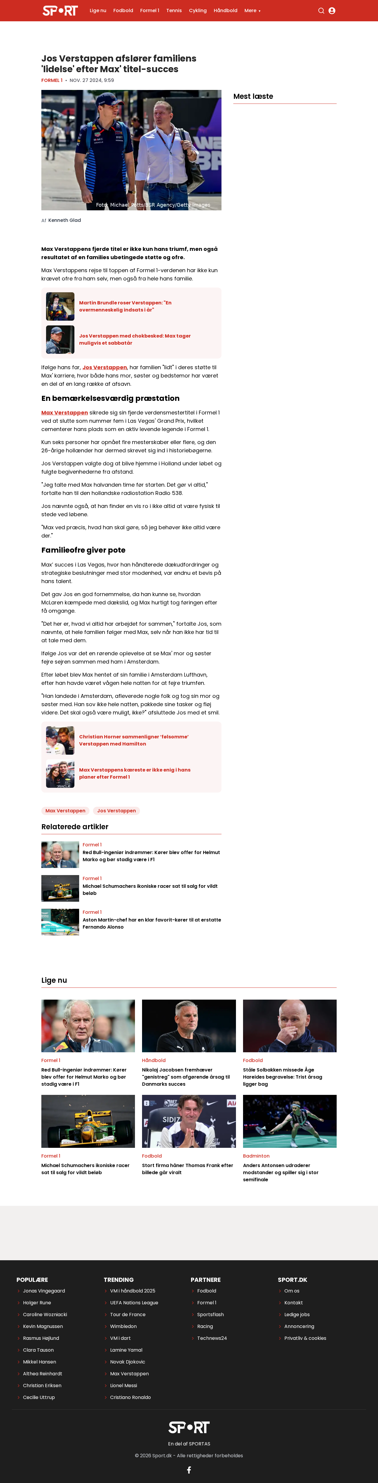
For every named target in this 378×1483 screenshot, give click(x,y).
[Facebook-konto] (189, 1470)
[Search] (321, 10)
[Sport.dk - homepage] (60, 11)
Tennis (174, 10)
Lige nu (98, 10)
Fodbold (123, 10)
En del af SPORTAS (189, 1443)
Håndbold (225, 10)
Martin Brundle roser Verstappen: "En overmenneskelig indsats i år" (125, 306)
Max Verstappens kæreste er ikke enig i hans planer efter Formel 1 (134, 773)
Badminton (256, 1156)
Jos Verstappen (104, 367)
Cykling (198, 10)
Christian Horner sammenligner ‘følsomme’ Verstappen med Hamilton (134, 740)
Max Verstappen (64, 412)
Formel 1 (149, 10)
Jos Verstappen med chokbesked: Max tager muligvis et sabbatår (135, 339)
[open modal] (331, 10)
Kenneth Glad (64, 220)
